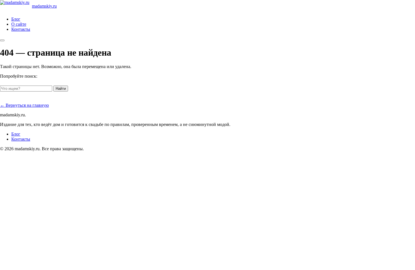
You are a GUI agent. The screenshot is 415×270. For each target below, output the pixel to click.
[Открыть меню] (2, 40)
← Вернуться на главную (24, 105)
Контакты (20, 29)
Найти (61, 88)
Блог (15, 19)
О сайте (18, 24)
